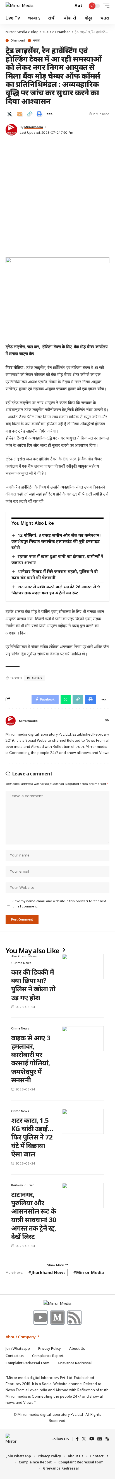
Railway (17, 1185)
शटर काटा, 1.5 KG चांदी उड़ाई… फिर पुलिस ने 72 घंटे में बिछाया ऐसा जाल (32, 1137)
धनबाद (36, 40)
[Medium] (57, 1317)
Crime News (22, 963)
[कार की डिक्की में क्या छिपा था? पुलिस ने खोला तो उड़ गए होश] (83, 966)
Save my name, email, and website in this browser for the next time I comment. (59, 903)
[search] (67, 6)
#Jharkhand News (47, 1272)
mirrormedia (33, 127)
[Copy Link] (29, 113)
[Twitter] (84, 1439)
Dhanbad (18, 40)
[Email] (19, 113)
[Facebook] (77, 1439)
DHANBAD (34, 678)
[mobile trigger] (104, 6)
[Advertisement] (57, 197)
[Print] (39, 113)
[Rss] (74, 1317)
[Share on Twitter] (9, 113)
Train (31, 1185)
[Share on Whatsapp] (66, 699)
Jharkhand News (24, 956)
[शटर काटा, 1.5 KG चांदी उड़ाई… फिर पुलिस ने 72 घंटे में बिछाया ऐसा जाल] (83, 1121)
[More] (49, 113)
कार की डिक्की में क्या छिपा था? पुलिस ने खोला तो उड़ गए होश (33, 984)
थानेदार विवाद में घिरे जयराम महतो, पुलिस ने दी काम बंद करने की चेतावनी (54, 574)
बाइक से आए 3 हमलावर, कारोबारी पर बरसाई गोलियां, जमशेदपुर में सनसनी (30, 1058)
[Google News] (99, 1439)
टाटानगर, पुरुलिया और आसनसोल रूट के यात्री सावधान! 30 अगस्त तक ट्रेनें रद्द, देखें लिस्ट (33, 1215)
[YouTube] (91, 1439)
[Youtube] (40, 1317)
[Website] (106, 720)
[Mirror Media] (19, 5)
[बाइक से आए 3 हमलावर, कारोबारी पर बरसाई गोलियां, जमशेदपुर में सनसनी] (83, 1038)
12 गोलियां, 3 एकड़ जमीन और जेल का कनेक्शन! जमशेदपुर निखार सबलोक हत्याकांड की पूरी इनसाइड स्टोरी (55, 541)
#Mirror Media (88, 1272)
